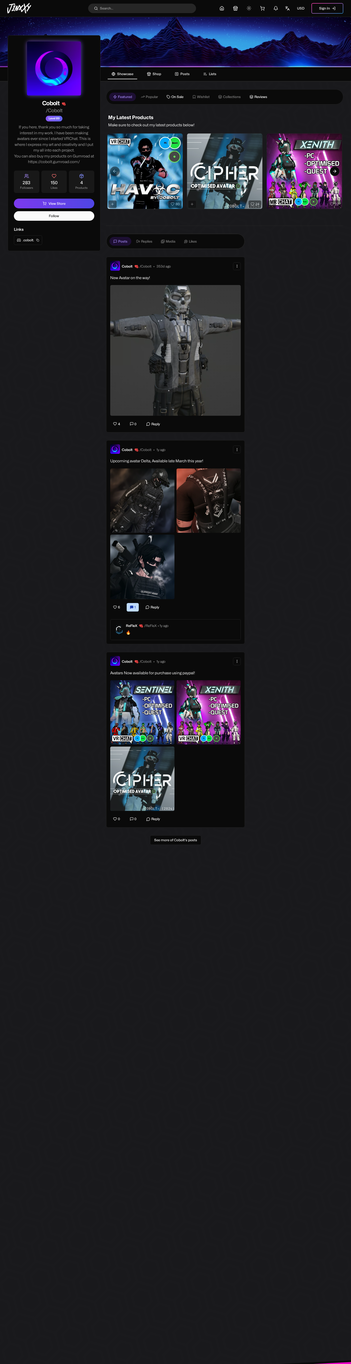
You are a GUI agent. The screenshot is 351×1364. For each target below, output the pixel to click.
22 (337, 204)
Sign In (324, 8)
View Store (57, 203)
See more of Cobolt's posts (175, 840)
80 (178, 204)
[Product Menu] (178, 138)
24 (257, 204)
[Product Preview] (112, 204)
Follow (54, 216)
